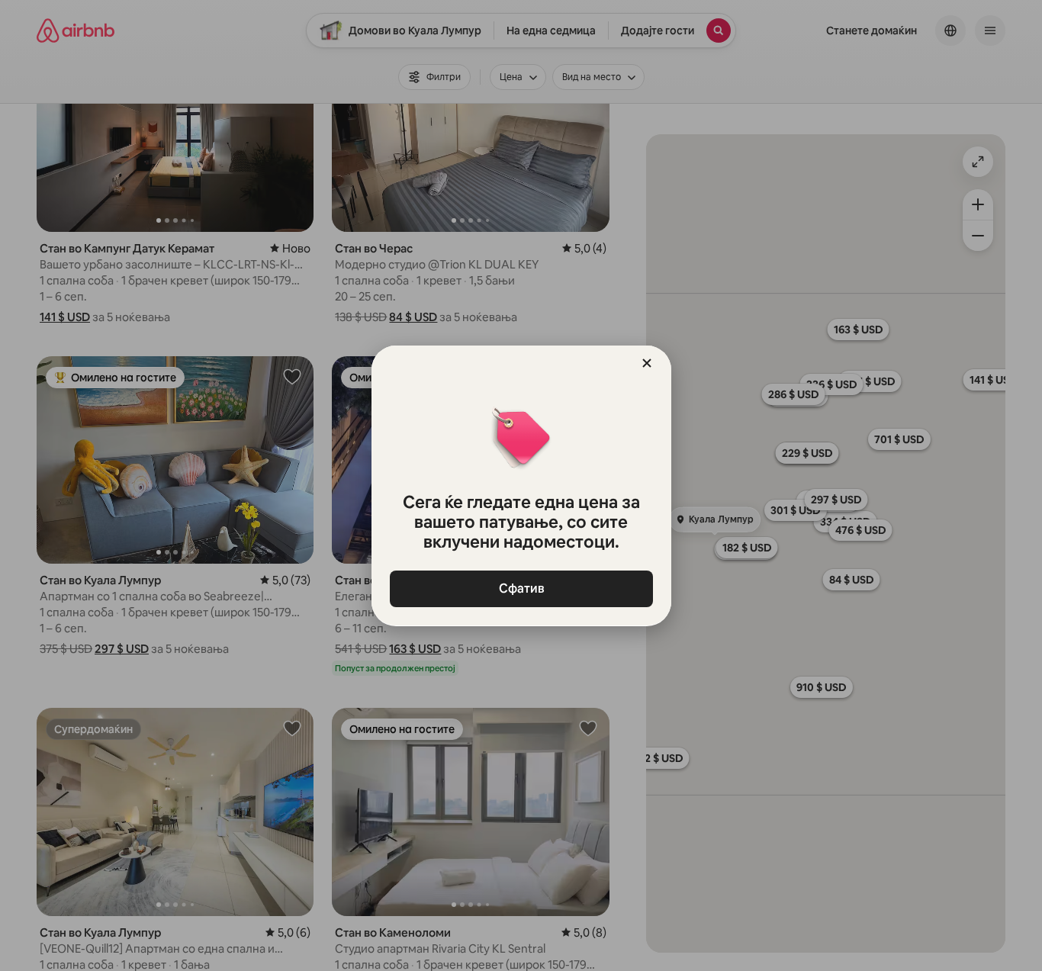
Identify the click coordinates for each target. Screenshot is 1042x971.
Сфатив (521, 588)
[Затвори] (647, 363)
